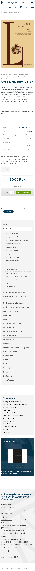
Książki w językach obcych (13, 323)
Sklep (8, 12)
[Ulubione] (21, 7)
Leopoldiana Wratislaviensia (12, 413)
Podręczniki (7, 343)
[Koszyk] (16, 7)
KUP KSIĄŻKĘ (25, 193)
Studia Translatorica (9, 427)
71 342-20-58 (6, 533)
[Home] (17, 2)
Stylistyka (9, 283)
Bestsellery (7, 376)
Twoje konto (4, 568)
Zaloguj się (27, 7)
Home (4, 12)
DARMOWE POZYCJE (22, 472)
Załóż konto (32, 7)
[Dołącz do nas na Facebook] (15, 557)
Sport (5, 319)
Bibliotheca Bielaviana (10, 407)
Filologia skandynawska (13, 254)
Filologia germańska (12, 163)
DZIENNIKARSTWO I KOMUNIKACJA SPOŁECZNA (14, 158)
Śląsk (5, 225)
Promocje (7, 368)
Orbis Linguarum (13, 161)
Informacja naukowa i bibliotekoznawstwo (12, 262)
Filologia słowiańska (12, 257)
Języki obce (10, 266)
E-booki (6, 360)
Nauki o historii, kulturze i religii (15, 292)
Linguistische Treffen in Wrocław (13, 416)
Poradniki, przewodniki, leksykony (16, 348)
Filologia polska (5, 156)
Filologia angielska (12, 233)
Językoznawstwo (13, 156)
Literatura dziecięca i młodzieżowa (17, 276)
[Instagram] (17, 557)
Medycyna (7, 315)
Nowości (6, 372)
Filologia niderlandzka (13, 244)
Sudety (5, 429)
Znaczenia (6, 432)
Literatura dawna (11, 273)
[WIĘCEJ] (17, 456)
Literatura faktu (9, 335)
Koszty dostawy (14, 551)
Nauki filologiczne (15, 12)
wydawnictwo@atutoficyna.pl (17, 510)
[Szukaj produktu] (10, 7)
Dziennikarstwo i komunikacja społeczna (14, 297)
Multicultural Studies (9, 418)
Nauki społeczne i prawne (13, 303)
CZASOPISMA (4, 161)
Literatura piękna (10, 327)
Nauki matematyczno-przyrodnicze (17, 307)
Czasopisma (8, 356)
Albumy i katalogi (9, 339)
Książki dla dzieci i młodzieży (14, 331)
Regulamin (4, 551)
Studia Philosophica (9, 424)
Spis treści (5, 169)
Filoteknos (6, 410)
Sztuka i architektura (11, 311)
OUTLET (6, 364)
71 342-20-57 (6, 525)
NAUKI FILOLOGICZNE (21, 160)
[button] (9, 465)
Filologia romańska (12, 250)
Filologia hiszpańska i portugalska (17, 240)
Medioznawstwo (11, 160)
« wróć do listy (29, 16)
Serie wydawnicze (10, 352)
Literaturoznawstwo (23, 156)
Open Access (8, 380)
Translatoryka (10, 287)
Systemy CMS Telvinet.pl (24, 568)
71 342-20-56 (6, 520)
